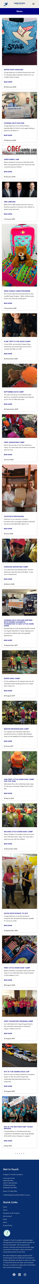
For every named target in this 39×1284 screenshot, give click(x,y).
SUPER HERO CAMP (12, 678)
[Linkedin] (19, 1274)
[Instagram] (25, 1274)
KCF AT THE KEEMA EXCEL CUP (16, 1072)
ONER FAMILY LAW (11, 159)
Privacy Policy (7, 1225)
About (5, 1210)
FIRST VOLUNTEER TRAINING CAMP (18, 1021)
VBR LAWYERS (9, 202)
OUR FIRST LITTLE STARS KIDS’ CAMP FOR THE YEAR (19, 780)
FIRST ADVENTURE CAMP (14, 442)
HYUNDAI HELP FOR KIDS (14, 123)
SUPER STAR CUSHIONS (13, 70)
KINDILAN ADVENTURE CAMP (16, 567)
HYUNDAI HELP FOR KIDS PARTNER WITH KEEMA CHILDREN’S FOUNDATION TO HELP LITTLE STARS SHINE (19, 623)
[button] (33, 4)
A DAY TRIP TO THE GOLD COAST (17, 341)
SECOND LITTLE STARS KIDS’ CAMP (18, 832)
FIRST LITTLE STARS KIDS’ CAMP (17, 968)
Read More (8, 82)
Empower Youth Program (11, 1213)
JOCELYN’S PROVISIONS (14, 516)
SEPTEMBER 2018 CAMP (14, 392)
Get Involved (7, 1216)
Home (5, 1207)
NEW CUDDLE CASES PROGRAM (17, 291)
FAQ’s (5, 1222)
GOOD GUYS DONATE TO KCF (16, 913)
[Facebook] (14, 1274)
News (5, 1219)
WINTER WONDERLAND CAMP (16, 729)
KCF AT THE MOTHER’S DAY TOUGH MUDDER (18, 1128)
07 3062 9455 (12, 1191)
